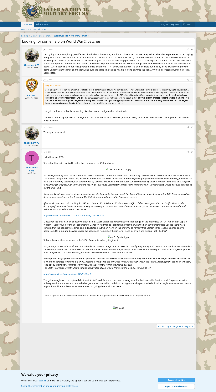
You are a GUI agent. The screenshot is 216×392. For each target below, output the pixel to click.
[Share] (188, 49)
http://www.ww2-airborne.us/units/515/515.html (67, 273)
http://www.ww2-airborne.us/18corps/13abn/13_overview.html (73, 215)
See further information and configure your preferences (49, 385)
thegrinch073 (31, 65)
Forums (28, 24)
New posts (26, 29)
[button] (50, 24)
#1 (192, 49)
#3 (192, 127)
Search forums (39, 29)
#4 (192, 152)
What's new (42, 24)
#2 (192, 79)
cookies (42, 380)
